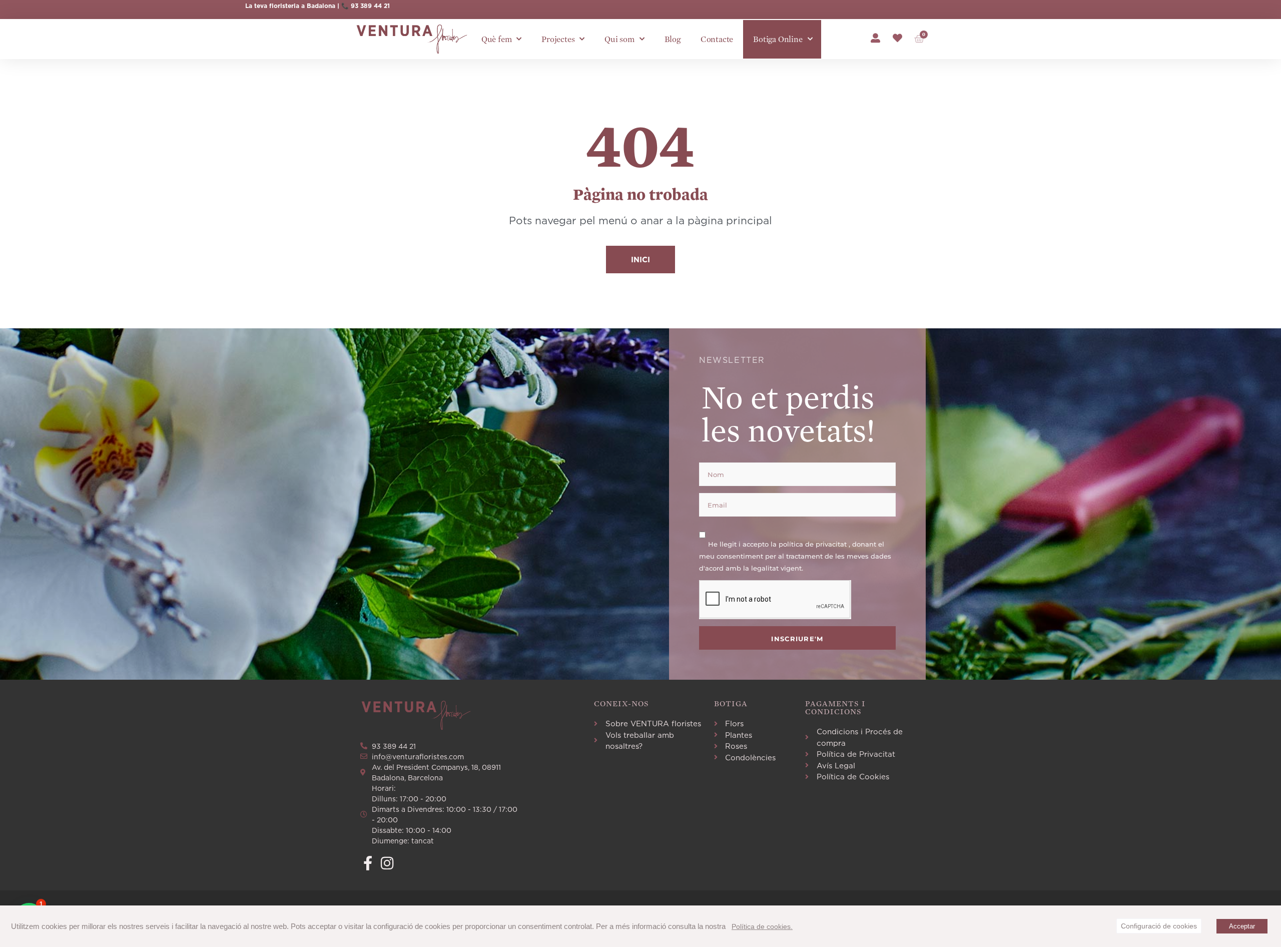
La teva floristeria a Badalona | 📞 (298, 6)
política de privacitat (814, 544)
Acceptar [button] (1242, 926)
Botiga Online (777, 39)
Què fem (496, 39)
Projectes (557, 39)
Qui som (619, 39)
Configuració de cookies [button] (1159, 926)
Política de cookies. (762, 926)
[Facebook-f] (367, 863)
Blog (673, 39)
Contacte (717, 39)
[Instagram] (387, 863)
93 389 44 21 (370, 6)
